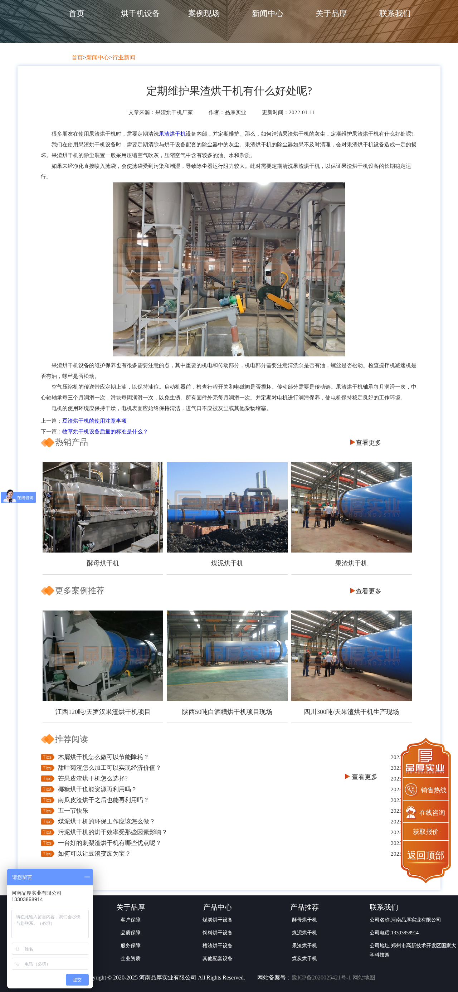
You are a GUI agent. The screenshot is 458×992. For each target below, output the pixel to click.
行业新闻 (123, 57)
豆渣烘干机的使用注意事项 (94, 421)
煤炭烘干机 (304, 958)
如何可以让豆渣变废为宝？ (94, 853)
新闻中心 (267, 13)
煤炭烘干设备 (218, 920)
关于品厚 (331, 13)
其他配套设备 (218, 958)
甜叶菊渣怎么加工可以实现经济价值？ (109, 767)
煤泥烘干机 (227, 563)
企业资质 (131, 958)
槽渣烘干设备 (218, 945)
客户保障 (131, 920)
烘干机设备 (140, 13)
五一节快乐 (73, 810)
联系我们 (395, 13)
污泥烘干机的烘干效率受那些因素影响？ (112, 832)
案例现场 (204, 13)
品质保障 (131, 932)
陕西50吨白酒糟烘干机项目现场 (227, 711)
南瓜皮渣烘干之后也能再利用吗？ (103, 800)
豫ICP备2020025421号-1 (321, 977)
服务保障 (131, 945)
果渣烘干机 (172, 134)
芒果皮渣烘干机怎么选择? (93, 778)
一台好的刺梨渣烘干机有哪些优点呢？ (109, 843)
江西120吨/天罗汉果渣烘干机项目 (103, 711)
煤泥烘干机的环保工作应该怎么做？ (106, 821)
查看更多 (368, 442)
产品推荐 (304, 907)
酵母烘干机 (103, 563)
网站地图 (363, 977)
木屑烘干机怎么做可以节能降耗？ (103, 757)
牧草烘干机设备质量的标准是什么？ (105, 431)
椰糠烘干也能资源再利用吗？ (97, 789)
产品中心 (217, 907)
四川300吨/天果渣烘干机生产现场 (351, 711)
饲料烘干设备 (218, 932)
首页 (76, 13)
